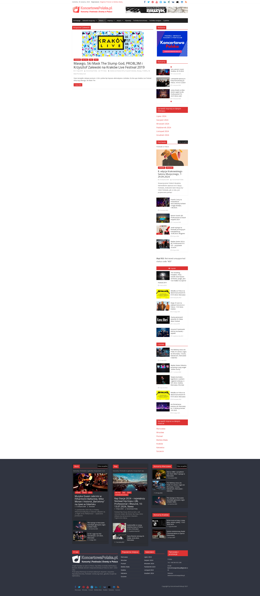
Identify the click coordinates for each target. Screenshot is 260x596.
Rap (124, 492)
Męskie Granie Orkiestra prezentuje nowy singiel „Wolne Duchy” (178, 367)
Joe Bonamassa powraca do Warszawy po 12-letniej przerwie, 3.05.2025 (178, 407)
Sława (129, 492)
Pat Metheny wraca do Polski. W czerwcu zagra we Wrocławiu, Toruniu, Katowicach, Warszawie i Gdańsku (178, 354)
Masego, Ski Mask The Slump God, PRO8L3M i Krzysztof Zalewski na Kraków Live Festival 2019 (109, 65)
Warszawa (160, 428)
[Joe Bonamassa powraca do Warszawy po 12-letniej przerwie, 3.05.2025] (163, 403)
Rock (96, 60)
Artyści (119, 20)
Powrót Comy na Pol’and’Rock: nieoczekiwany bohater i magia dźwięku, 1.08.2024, (178, 203)
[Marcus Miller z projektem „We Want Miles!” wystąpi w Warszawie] (159, 471)
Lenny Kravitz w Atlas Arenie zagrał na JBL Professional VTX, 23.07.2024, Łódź (178, 85)
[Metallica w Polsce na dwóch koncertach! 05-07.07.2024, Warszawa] (163, 290)
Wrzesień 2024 (162, 123)
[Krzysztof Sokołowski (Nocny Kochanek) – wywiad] (163, 328)
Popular (173, 268)
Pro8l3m (144, 71)
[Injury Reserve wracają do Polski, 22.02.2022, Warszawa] (119, 535)
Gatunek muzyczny (88, 20)
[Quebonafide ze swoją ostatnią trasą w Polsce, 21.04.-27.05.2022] (119, 524)
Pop (91, 60)
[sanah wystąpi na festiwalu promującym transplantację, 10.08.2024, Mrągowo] (163, 227)
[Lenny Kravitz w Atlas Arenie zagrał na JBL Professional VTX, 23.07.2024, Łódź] (163, 82)
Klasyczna (169, 167)
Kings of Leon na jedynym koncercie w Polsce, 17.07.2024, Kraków (177, 306)
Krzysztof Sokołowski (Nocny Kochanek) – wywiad (178, 331)
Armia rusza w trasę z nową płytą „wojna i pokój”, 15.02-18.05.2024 (176, 522)
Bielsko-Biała (162, 440)
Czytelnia (166, 20)
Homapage (76, 20)
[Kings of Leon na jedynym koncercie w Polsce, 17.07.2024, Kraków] (163, 302)
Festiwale (77, 60)
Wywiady (128, 20)
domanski (92, 506)
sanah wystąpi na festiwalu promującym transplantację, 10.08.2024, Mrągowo (178, 231)
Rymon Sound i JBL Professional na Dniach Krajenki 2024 (178, 217)
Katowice (160, 447)
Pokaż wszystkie (183, 142)
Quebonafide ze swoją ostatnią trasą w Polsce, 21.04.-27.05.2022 (135, 527)
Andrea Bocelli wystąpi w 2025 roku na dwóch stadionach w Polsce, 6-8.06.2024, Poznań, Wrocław (178, 99)
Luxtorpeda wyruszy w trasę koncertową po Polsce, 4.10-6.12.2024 (178, 72)
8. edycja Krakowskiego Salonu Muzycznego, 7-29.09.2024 (170, 174)
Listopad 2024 (162, 131)
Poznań (159, 436)
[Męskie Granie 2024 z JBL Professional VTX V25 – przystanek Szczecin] (163, 241)
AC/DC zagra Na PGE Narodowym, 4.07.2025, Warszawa (95, 536)
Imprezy (110, 20)
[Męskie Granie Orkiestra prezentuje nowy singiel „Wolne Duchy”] (163, 365)
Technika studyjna (155, 20)
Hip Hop (84, 60)
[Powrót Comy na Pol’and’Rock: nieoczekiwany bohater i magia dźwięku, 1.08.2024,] (163, 199)
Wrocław (160, 432)
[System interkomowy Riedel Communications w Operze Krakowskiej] (159, 530)
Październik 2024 (163, 127)
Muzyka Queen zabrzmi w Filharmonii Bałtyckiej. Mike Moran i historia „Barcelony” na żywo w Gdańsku (90, 500)
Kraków (159, 443)
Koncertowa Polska (92, 71)
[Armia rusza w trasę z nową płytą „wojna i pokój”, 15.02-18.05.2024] (159, 519)
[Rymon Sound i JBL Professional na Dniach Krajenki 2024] (163, 215)
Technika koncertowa (140, 20)
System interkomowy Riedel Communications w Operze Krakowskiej (176, 533)
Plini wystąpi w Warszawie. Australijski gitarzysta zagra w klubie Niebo (96, 525)
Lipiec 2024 (161, 116)
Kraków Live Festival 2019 (117, 71)
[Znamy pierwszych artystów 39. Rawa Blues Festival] (163, 316)
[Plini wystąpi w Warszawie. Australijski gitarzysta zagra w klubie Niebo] (79, 522)
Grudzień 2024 (162, 135)
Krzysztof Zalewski (130, 71)
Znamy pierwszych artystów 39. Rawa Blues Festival (177, 319)
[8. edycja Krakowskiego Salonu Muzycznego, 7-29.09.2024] (172, 151)
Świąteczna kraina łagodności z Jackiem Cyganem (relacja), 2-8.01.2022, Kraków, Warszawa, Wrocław (178, 381)
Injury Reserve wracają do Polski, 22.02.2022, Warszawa (135, 538)
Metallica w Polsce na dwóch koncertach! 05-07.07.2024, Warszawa (178, 293)
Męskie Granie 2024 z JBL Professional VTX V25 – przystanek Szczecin (178, 244)
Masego (139, 71)
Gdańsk (78, 492)
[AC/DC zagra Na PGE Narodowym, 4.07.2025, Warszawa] (79, 533)
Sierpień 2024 (162, 120)
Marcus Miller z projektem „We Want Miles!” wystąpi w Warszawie (176, 474)
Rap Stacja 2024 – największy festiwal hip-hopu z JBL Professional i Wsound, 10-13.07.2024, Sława (129, 502)
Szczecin (160, 451)
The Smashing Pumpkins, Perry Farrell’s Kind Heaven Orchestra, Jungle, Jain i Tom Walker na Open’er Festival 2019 (172, 278)
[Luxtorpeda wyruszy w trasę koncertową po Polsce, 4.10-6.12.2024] (163, 71)
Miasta (101, 20)
